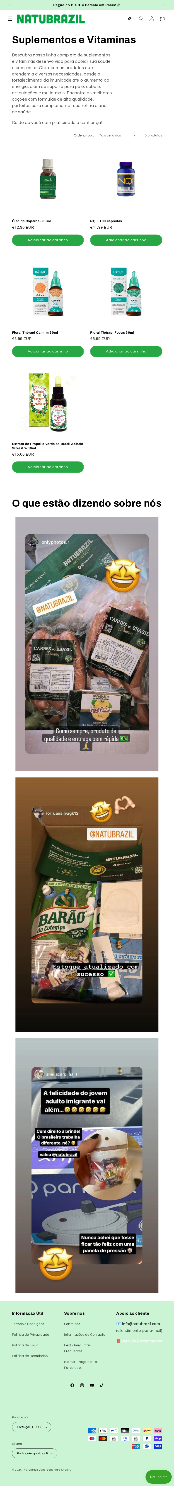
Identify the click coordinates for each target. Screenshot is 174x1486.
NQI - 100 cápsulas (106, 221)
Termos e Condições (28, 1324)
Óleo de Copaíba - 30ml (31, 221)
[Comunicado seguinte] (165, 5)
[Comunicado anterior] (9, 5)
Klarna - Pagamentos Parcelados (81, 1364)
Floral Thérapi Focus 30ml (112, 332)
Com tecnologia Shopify (55, 1470)
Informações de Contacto (84, 1334)
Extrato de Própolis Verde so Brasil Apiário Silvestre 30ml (47, 446)
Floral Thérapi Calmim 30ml (35, 332)
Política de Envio (25, 1345)
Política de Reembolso (30, 1356)
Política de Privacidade (30, 1334)
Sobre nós (72, 1324)
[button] (10, 19)
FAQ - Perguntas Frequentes (77, 1348)
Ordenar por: (84, 135)
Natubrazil (31, 1470)
